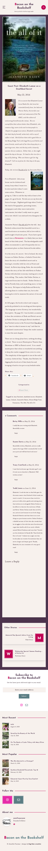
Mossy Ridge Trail (35, 400)
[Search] (43, 7)
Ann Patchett (18, 397)
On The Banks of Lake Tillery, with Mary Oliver (27, 742)
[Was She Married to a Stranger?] (5, 762)
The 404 (23, 403)
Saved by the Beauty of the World (23, 733)
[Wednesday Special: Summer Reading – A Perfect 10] (24, 654)
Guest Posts (24, 390)
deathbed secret (29, 397)
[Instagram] (21, 704)
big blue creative (35, 844)
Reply (16, 433)
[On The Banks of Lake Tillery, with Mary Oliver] (5, 744)
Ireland (13, 400)
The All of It (31, 403)
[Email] (26, 704)
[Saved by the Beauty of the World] (5, 735)
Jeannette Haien (22, 400)
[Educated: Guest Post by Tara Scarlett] (5, 780)
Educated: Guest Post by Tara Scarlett (24, 779)
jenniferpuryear (19, 818)
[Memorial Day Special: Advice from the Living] (24, 637)
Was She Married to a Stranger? (22, 761)
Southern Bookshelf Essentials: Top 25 (24, 770)
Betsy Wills (17, 421)
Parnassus (19, 238)
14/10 (12, 724)
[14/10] (5, 726)
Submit (24, 696)
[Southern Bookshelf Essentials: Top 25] (5, 771)
